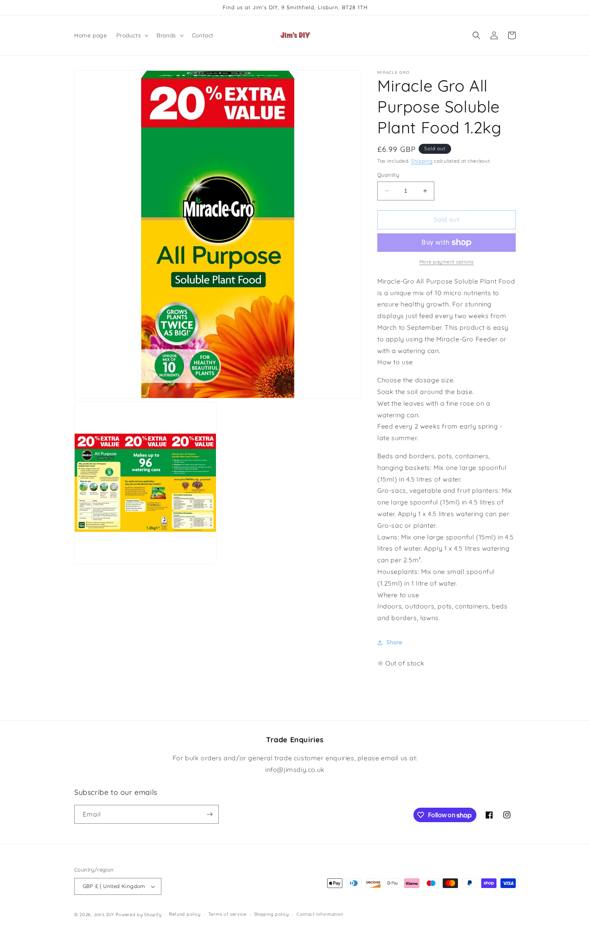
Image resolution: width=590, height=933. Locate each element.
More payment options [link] (446, 262)
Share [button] (395, 642)
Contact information (320, 914)
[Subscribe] (209, 814)
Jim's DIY (104, 914)
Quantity (388, 174)
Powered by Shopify (139, 914)
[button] (132, 35)
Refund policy (185, 914)
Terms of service (227, 914)
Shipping (422, 161)
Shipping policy (271, 914)
